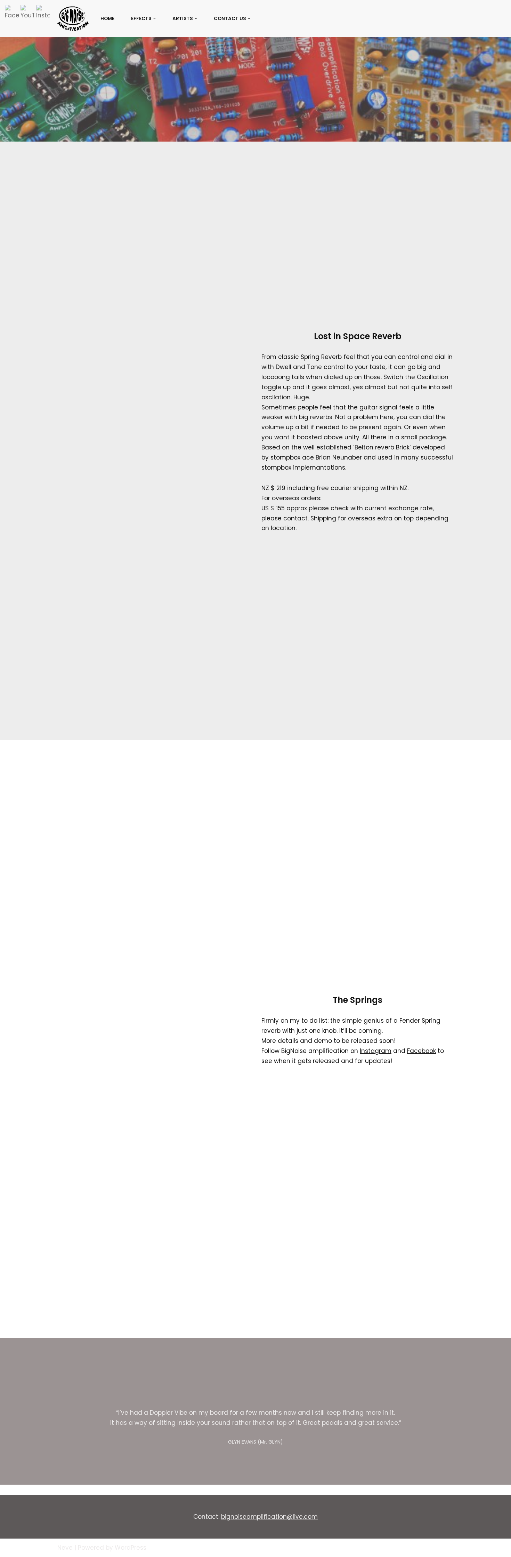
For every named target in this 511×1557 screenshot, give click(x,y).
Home (107, 18)
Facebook (421, 1051)
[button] (154, 18)
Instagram (375, 1051)
